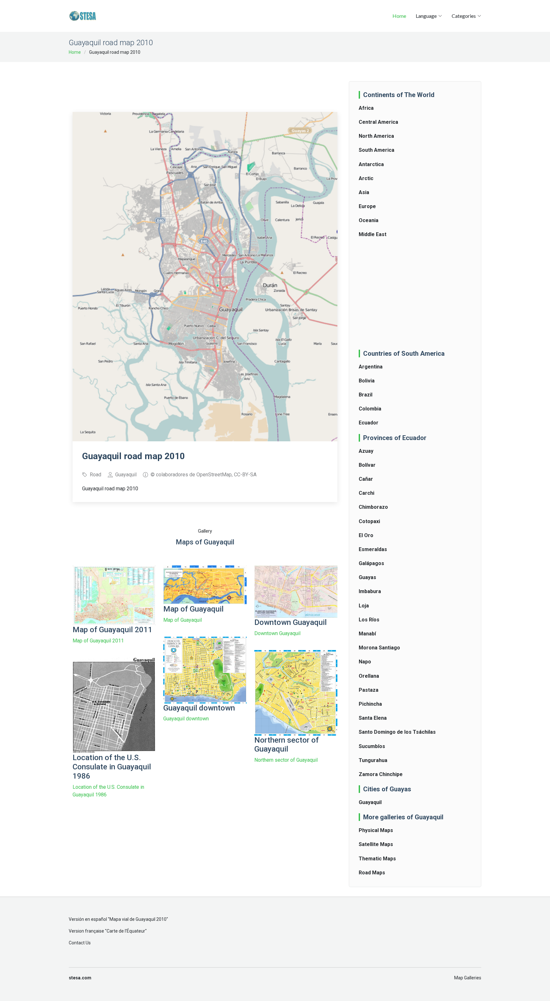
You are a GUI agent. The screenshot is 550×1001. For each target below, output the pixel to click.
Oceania (368, 220)
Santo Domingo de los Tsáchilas (397, 732)
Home (399, 16)
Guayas (367, 577)
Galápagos (371, 563)
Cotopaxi (369, 521)
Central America (378, 122)
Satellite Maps (376, 844)
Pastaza (368, 690)
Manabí (367, 634)
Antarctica (371, 164)
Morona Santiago (379, 648)
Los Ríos (369, 620)
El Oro (366, 535)
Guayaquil (370, 802)
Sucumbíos (372, 746)
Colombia (370, 409)
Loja (364, 606)
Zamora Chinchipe (381, 774)
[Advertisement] (205, 82)
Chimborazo (373, 507)
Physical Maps (376, 830)
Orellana (369, 676)
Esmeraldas (373, 549)
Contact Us (80, 942)
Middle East (372, 234)
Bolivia (367, 381)
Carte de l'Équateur (126, 931)
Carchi (366, 493)
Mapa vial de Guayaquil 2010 (137, 919)
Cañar (366, 479)
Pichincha (370, 704)
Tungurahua (373, 760)
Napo (365, 662)
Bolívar (367, 465)
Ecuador (368, 423)
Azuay (366, 451)
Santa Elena (373, 718)
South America (376, 150)
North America (376, 136)
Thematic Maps (377, 859)
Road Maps (372, 873)
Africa (366, 108)
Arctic (366, 178)
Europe (367, 206)
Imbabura (370, 591)
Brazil (365, 395)
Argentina (371, 367)
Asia (364, 192)
